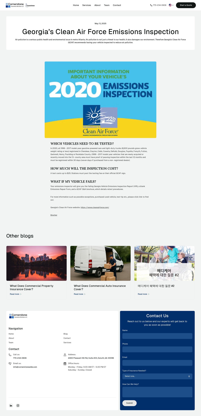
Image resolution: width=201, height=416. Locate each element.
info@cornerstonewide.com (25, 367)
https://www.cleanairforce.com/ (95, 207)
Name (124, 330)
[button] (171, 5)
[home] (14, 5)
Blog (66, 334)
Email (124, 357)
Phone (125, 344)
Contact (117, 5)
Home (76, 5)
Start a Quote (186, 5)
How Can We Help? (130, 384)
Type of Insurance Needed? (134, 371)
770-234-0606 (20, 358)
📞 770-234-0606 (158, 5)
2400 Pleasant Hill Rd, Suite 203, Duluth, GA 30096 (91, 358)
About (97, 5)
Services (86, 5)
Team (106, 5)
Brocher (53, 215)
